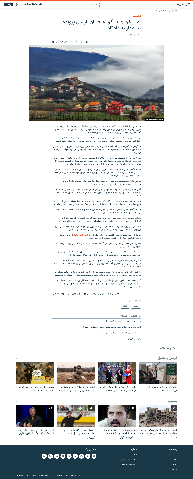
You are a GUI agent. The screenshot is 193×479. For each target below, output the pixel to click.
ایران (175, 460)
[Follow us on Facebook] (81, 456)
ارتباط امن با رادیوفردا (129, 464)
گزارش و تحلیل (167, 358)
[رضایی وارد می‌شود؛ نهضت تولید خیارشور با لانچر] (35, 373)
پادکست (174, 469)
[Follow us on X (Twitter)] (69, 456)
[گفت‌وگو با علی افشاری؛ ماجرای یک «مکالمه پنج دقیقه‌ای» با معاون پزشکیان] (117, 416)
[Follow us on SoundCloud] (56, 456)
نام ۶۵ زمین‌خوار (81, 235)
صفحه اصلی (172, 455)
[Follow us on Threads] (44, 456)
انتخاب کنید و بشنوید (129, 460)
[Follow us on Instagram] (50, 456)
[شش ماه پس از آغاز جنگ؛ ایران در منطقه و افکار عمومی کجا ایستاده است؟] (158, 416)
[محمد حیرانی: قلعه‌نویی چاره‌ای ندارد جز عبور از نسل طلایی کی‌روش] (76, 416)
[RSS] (87, 456)
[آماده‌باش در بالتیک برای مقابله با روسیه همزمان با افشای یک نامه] (76, 373)
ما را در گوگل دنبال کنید (32, 4)
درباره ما (134, 455)
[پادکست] (17, 5)
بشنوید (172, 401)
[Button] (84, 42)
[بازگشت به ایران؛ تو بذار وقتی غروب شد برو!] (158, 373)
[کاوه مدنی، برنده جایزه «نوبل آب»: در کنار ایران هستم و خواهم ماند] (117, 373)
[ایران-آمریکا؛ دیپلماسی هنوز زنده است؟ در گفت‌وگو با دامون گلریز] (35, 416)
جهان (175, 464)
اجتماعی (137, 16)
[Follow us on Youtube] (62, 456)
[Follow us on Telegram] (75, 456)
